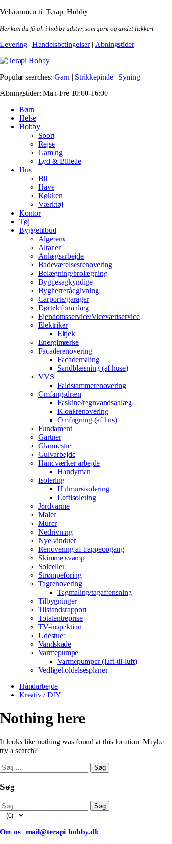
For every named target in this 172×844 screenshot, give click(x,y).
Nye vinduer (57, 540)
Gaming (50, 152)
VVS (46, 377)
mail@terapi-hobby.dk (62, 832)
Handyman (74, 472)
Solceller (51, 566)
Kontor (30, 213)
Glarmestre (54, 446)
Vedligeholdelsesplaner (73, 670)
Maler (47, 515)
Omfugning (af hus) (87, 420)
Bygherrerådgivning (68, 290)
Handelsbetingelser (61, 44)
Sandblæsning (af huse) (92, 368)
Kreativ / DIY (40, 695)
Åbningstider (114, 44)
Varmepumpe (58, 653)
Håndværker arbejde (69, 463)
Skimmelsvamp (61, 558)
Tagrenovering (60, 584)
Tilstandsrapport (62, 609)
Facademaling (78, 359)
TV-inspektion (60, 627)
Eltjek (66, 334)
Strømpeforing (60, 575)
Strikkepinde (94, 77)
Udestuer (51, 635)
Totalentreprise (60, 618)
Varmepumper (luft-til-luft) (97, 661)
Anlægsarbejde (61, 256)
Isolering (51, 480)
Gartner (49, 437)
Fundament (55, 428)
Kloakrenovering (82, 411)
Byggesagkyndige (65, 282)
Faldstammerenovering (91, 385)
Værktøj (50, 204)
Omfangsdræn (59, 394)
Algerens (51, 239)
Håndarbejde (38, 686)
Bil (42, 178)
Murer (47, 523)
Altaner (49, 247)
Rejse (46, 144)
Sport (46, 135)
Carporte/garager (63, 299)
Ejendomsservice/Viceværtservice (89, 316)
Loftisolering (76, 497)
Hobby (29, 127)
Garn (62, 77)
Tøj (24, 221)
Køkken (50, 196)
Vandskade (54, 644)
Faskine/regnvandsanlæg (94, 403)
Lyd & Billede (59, 161)
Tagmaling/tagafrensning (94, 592)
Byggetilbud (37, 230)
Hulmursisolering (83, 489)
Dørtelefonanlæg (63, 308)
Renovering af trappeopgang (81, 549)
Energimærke (58, 342)
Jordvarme (54, 506)
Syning (129, 77)
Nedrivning (55, 532)
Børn (26, 109)
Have (46, 187)
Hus (25, 170)
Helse (27, 118)
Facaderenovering (65, 351)
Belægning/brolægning (73, 273)
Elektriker (53, 325)
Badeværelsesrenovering (75, 265)
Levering (13, 44)
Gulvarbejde (56, 454)
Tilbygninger (57, 601)
